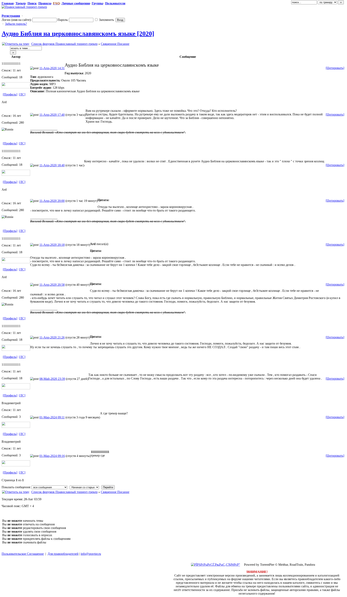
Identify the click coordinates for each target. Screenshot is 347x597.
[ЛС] (22, 94)
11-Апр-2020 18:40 (52, 165)
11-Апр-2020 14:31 (52, 68)
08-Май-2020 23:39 (52, 378)
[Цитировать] (335, 68)
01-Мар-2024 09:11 (52, 417)
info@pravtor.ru (91, 553)
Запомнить (106, 19)
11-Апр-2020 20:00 (52, 200)
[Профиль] (10, 94)
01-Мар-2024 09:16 (52, 456)
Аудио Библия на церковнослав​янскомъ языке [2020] (78, 33)
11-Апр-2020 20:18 (52, 244)
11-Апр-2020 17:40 (52, 114)
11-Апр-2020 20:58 (52, 284)
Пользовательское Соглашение (23, 553)
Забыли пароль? (16, 23)
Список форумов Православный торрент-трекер (64, 44)
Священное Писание (115, 44)
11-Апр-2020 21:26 (52, 337)
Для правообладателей (63, 553)
